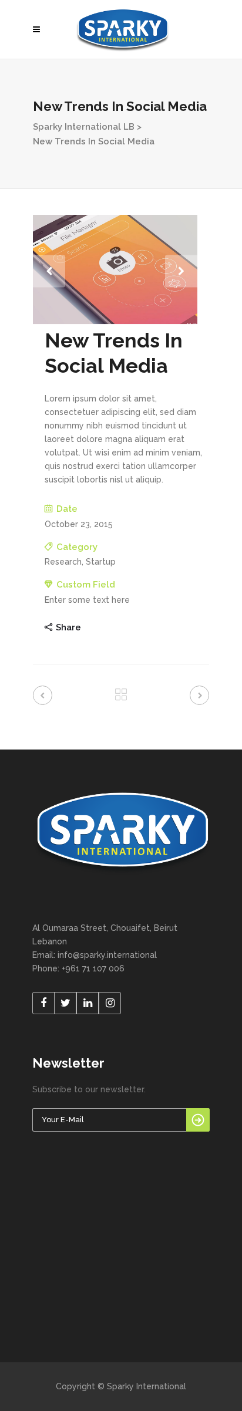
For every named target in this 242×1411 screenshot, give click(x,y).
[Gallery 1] (115, 321)
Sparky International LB (84, 126)
